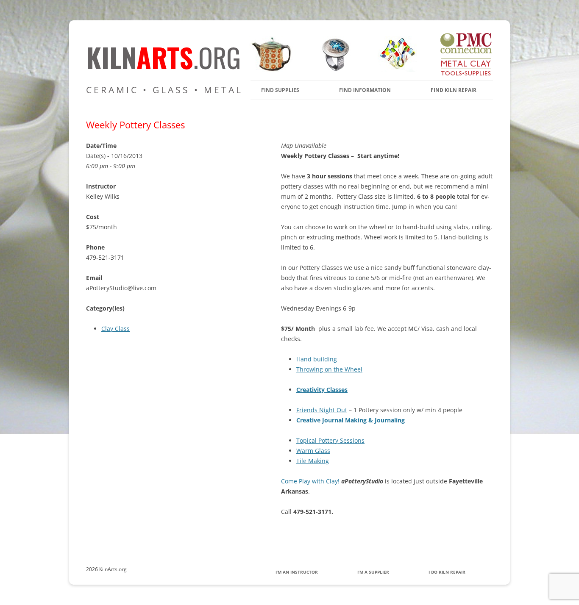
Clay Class (115, 329)
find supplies (280, 90)
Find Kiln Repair (453, 90)
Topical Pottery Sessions (330, 440)
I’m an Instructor (297, 572)
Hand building (316, 359)
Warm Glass (313, 451)
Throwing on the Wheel (329, 369)
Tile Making (312, 461)
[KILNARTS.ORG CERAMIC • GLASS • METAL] (333, 70)
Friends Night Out (321, 410)
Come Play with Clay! (310, 481)
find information (365, 90)
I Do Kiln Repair (447, 572)
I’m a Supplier (373, 572)
